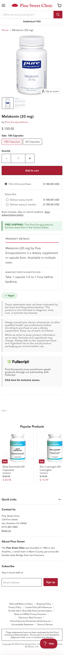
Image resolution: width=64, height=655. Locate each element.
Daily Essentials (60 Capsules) (14, 468)
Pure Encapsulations (16, 122)
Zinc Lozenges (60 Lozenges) (50, 468)
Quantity (6, 151)
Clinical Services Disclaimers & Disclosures (30, 621)
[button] (7, 103)
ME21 (4, 410)
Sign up (50, 582)
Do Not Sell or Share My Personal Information (30, 610)
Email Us (6, 530)
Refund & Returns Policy (21, 603)
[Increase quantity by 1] (29, 158)
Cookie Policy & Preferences (38, 607)
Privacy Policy (15, 607)
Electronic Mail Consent (30, 617)
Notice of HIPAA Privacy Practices (30, 614)
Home (5, 30)
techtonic (7, 473)
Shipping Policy (43, 603)
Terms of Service (45, 624)
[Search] (57, 14)
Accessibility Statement (22, 624)
